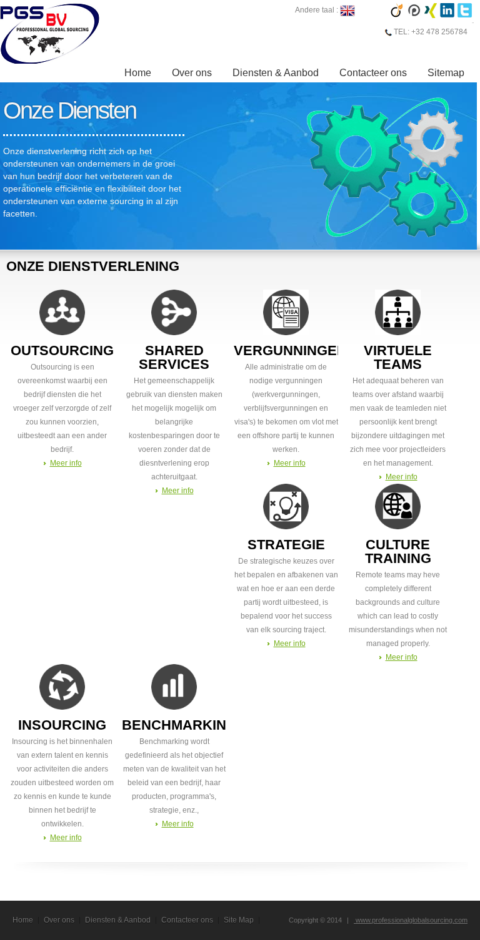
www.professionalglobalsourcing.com (411, 920)
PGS (50, 33)
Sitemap (446, 72)
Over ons (192, 72)
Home (137, 72)
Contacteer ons (373, 72)
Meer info (66, 463)
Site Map (239, 920)
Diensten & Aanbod (275, 72)
